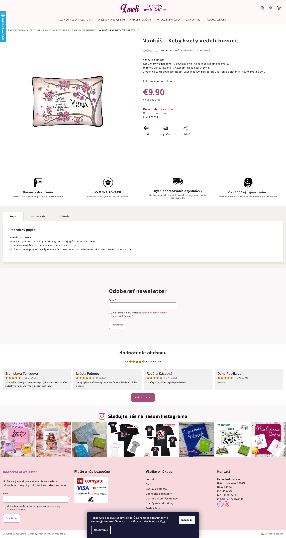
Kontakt (151, 479)
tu (163, 521)
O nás (149, 484)
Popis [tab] (13, 216)
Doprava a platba (156, 489)
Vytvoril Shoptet (274, 533)
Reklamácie (153, 508)
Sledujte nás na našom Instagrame (147, 416)
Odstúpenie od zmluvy (159, 503)
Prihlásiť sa (117, 324)
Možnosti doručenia (155, 113)
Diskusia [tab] (64, 216)
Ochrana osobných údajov (162, 498)
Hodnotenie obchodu (143, 352)
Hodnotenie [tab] (38, 216)
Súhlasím (187, 520)
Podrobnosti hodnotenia (196, 50)
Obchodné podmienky (159, 494)
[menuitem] (76, 20)
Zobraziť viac (143, 397)
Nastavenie (101, 530)
